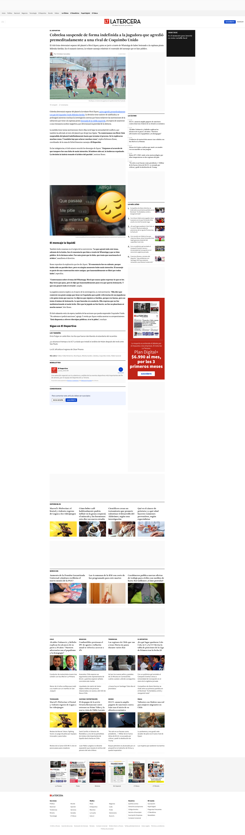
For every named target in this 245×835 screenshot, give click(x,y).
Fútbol (59, 356)
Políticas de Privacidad (86, 380)
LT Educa (95, 13)
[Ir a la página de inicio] (122, 22)
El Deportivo (42, 13)
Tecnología (33, 13)
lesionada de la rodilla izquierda (93, 121)
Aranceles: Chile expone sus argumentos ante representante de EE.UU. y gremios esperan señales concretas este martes (91, 677)
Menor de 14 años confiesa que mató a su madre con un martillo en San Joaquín (146, 148)
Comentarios (64, 105)
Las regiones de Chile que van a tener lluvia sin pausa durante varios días (121, 645)
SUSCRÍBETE (146, 374)
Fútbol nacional (116, 356)
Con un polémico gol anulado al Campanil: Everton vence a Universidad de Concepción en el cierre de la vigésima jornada (140, 249)
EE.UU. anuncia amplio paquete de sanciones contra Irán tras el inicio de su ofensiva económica (147, 123)
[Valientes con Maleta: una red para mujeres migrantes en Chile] (151, 720)
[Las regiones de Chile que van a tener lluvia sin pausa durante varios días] (121, 662)
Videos (57, 13)
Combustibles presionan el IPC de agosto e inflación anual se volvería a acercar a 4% (91, 646)
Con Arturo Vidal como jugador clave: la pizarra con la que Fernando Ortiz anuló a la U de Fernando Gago (142, 220)
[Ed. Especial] (117, 783)
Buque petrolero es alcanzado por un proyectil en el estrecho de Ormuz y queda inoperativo (121, 748)
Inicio (3, 13)
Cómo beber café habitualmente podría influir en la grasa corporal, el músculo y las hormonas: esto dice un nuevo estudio (92, 513)
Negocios (25, 13)
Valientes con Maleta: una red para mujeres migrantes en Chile (151, 705)
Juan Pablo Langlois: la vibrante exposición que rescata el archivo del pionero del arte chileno (92, 748)
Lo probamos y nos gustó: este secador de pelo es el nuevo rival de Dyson (150, 733)
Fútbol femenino (67, 356)
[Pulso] (78, 783)
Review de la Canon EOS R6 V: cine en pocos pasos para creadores (63, 747)
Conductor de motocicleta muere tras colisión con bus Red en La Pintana (146, 140)
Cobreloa (96, 356)
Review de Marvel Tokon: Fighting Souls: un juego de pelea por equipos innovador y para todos (63, 733)
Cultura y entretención (88, 699)
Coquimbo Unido (104, 356)
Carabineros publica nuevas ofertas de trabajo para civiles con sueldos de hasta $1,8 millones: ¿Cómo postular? (146, 578)
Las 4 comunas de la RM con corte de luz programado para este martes (107, 576)
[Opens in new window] (97, 783)
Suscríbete (72, 400)
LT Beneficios (74, 13)
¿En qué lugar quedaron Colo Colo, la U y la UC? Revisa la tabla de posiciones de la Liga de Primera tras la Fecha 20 (142, 229)
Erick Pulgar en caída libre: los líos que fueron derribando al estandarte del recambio (83, 336)
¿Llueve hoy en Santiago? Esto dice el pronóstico (121, 687)
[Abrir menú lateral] (3, 21)
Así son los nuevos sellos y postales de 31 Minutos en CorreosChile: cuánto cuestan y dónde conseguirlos (121, 676)
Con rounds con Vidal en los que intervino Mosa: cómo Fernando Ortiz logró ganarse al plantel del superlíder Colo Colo (142, 239)
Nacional (17, 13)
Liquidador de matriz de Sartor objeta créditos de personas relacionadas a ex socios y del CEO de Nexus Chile (92, 689)
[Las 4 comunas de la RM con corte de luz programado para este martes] (107, 593)
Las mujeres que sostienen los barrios (151, 746)
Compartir (54, 105)
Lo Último (65, 13)
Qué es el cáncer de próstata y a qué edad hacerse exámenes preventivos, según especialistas (148, 513)
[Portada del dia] (146, 337)
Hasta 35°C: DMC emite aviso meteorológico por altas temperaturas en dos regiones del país (146, 156)
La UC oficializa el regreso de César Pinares (67, 349)
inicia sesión (58, 400)
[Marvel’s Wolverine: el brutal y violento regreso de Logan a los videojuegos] (63, 529)
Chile (52, 639)
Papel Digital (85, 13)
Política (9, 13)
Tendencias (112, 639)
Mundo (50, 13)
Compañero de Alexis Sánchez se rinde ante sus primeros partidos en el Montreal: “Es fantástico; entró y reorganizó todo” (142, 211)
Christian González (63, 54)
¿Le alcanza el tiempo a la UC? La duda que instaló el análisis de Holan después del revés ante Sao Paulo (87, 342)
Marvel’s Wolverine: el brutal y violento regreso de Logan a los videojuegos (63, 511)
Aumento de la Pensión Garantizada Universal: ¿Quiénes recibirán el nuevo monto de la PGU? (67, 578)
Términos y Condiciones (72, 380)
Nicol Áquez (77, 356)
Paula (140, 699)
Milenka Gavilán (87, 356)
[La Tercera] (58, 783)
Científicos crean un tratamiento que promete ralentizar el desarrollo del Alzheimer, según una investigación (121, 513)
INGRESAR (240, 22)
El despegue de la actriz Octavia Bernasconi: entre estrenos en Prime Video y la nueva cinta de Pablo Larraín (92, 706)
